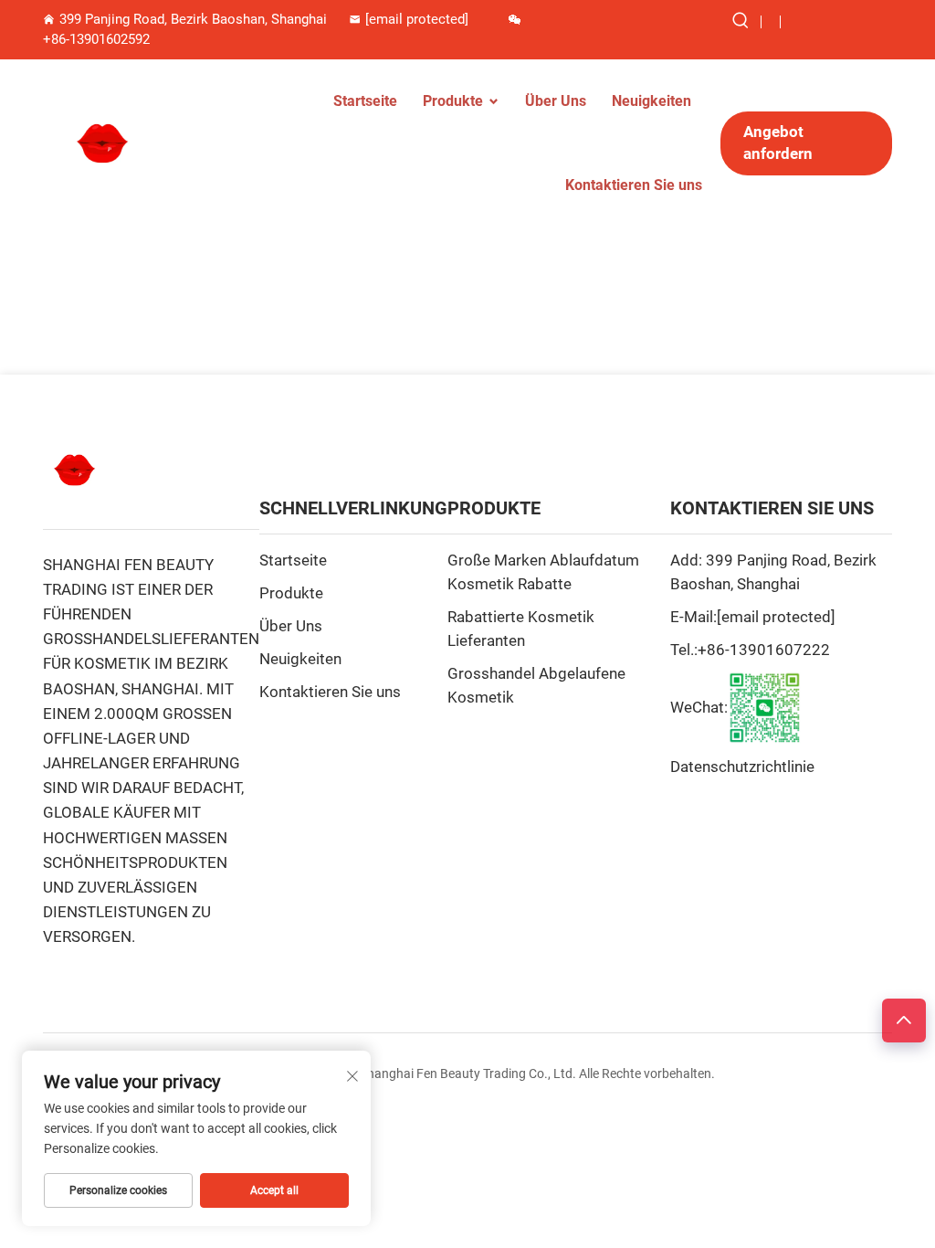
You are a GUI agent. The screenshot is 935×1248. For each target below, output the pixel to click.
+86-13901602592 (96, 39)
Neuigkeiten (651, 101)
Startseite (365, 101)
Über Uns (555, 101)
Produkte (453, 101)
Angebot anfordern (778, 142)
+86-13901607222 (764, 649)
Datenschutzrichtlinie (742, 766)
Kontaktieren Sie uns (633, 185)
